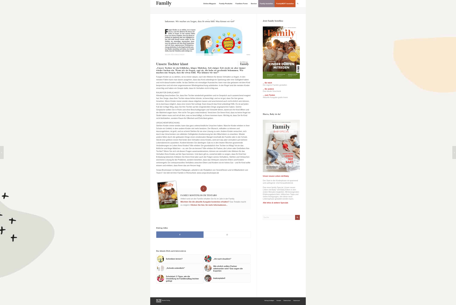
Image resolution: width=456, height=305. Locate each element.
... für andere (268, 89)
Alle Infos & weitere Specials (275, 203)
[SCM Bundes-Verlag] (163, 302)
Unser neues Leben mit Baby (276, 176)
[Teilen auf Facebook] (180, 234)
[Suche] (297, 3)
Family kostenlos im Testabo (198, 195)
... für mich (267, 83)
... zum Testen (269, 95)
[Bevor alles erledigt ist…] (2, 152)
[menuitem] (210, 3)
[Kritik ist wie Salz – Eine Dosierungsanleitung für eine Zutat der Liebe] (454, 152)
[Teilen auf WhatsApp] (227, 234)
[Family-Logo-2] (164, 3)
